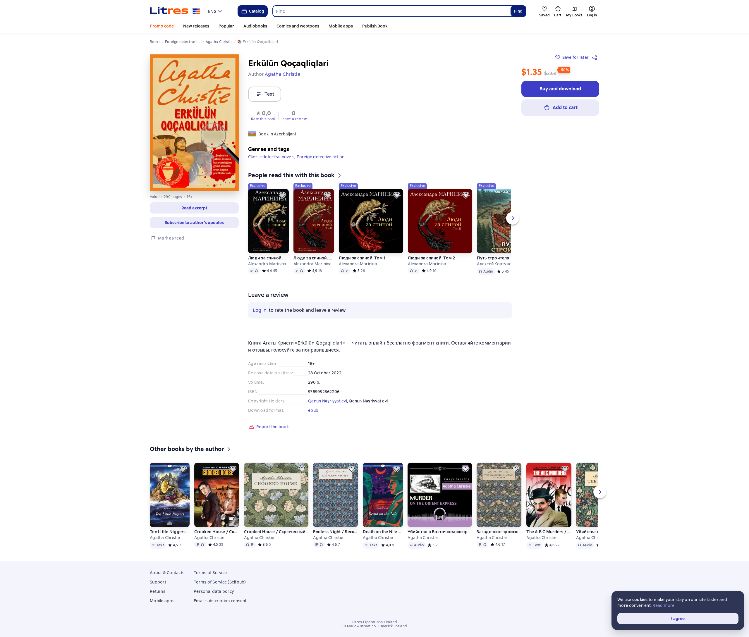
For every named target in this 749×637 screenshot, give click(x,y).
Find (518, 11)
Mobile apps (341, 26)
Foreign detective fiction (320, 156)
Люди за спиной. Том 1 (268, 258)
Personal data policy (214, 591)
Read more (663, 605)
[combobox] (391, 11)
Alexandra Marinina (267, 263)
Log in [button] (260, 310)
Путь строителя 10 (496, 258)
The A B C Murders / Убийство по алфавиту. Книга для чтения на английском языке (548, 531)
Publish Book (374, 26)
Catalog (256, 11)
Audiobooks (255, 26)
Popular (226, 26)
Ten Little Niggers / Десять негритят (170, 531)
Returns (157, 591)
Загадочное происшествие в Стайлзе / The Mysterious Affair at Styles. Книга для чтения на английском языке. (499, 531)
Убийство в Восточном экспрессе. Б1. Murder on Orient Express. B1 (440, 531)
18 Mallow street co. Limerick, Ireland (374, 626)
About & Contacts (167, 572)
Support (158, 582)
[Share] (595, 57)
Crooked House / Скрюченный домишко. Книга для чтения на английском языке (216, 531)
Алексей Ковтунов (495, 263)
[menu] (215, 11)
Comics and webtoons (297, 26)
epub (313, 410)
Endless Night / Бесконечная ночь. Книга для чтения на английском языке (335, 531)
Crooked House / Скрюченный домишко (276, 531)
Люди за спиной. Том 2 (313, 258)
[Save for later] (282, 195)
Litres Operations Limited (374, 622)
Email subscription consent (220, 600)
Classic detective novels (271, 156)
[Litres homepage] (175, 11)
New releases (196, 26)
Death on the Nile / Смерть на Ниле (383, 531)
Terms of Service (210, 572)
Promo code (162, 26)
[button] (263, 115)
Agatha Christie (165, 537)
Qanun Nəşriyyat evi (327, 401)
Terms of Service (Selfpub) (220, 582)
